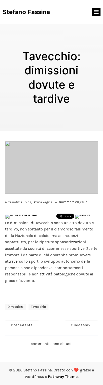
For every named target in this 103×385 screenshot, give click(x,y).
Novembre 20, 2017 (73, 202)
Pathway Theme (63, 376)
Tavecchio (38, 307)
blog (28, 202)
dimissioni (16, 307)
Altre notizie (13, 202)
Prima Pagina (43, 202)
